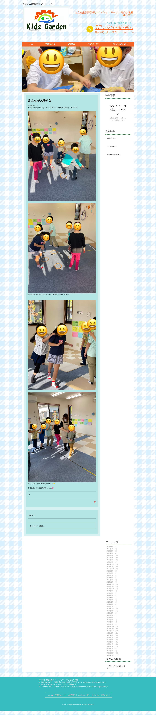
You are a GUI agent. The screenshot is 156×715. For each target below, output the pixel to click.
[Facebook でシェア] (29, 495)
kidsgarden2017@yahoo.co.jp (95, 682)
